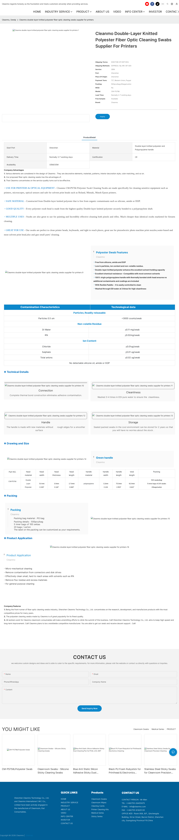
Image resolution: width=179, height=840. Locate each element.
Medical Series (158, 729)
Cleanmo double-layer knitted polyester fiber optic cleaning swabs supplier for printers (56, 20)
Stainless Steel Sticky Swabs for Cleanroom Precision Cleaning (160, 771)
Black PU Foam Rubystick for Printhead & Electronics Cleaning (125, 771)
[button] (178, 11)
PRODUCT (171, 729)
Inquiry (102, 117)
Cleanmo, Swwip (9, 20)
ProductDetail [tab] (89, 137)
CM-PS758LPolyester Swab (17, 769)
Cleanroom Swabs (141, 729)
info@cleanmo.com (137, 806)
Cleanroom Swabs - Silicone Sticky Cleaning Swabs (53, 771)
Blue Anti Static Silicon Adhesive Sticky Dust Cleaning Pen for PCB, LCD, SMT (88, 771)
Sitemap (29, 835)
